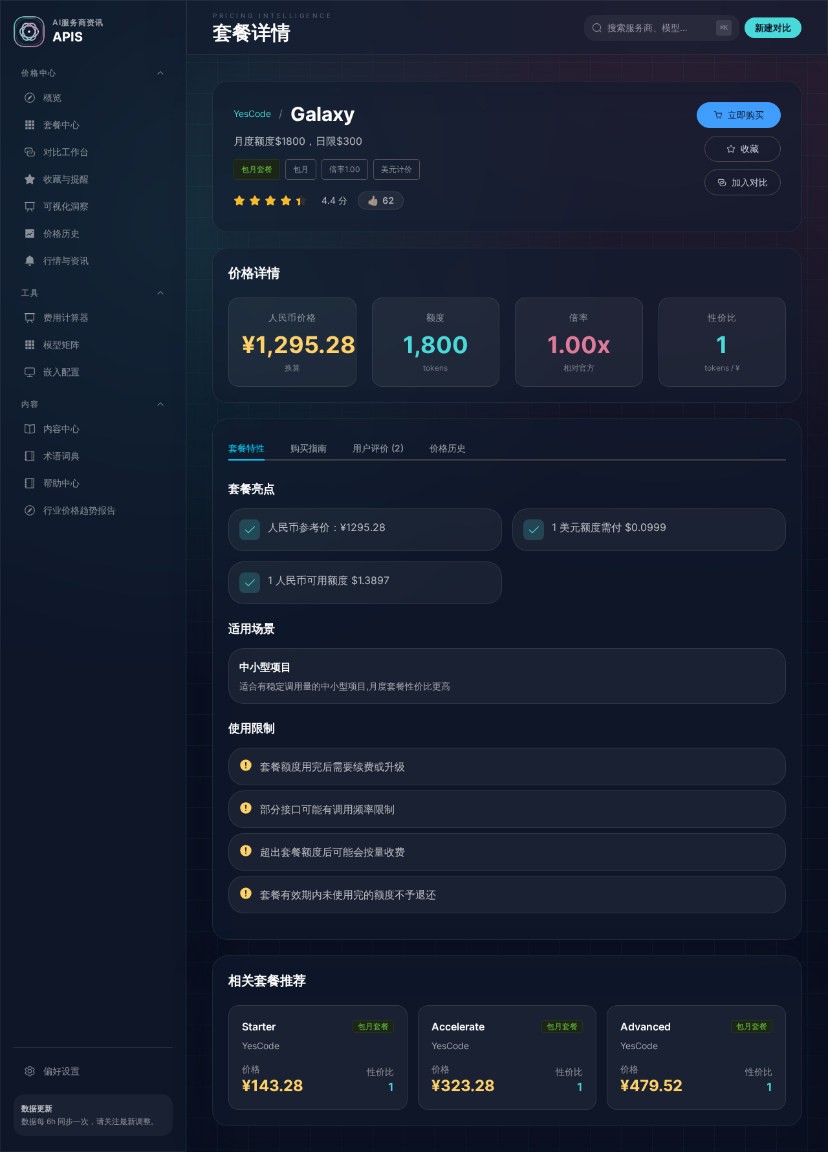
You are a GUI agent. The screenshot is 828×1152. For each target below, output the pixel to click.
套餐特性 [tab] (246, 447)
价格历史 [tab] (448, 447)
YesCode (252, 113)
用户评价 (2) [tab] (378, 447)
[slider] (272, 200)
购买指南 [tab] (308, 447)
